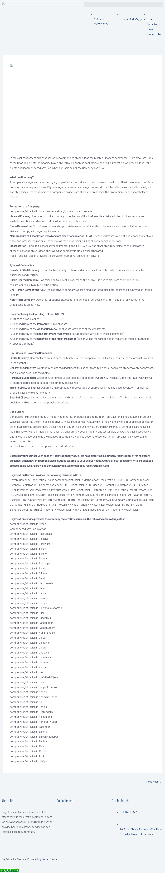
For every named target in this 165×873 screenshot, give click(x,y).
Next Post (153, 781)
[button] (123, 4)
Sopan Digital (50, 859)
